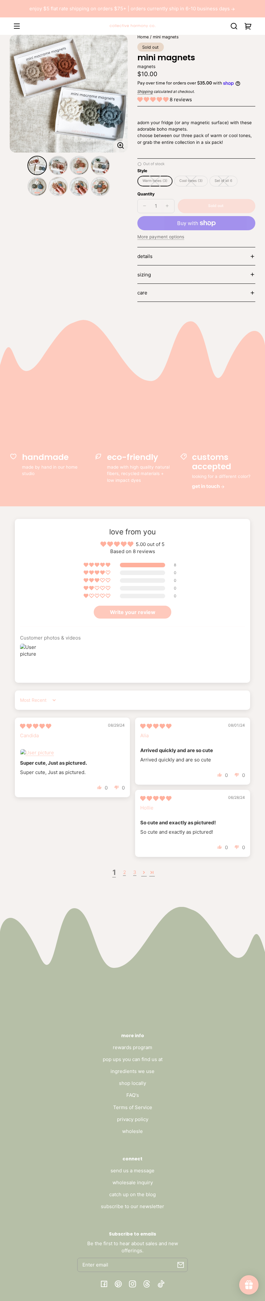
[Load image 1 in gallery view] (37, 165)
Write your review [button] (132, 612)
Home (143, 37)
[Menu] (17, 26)
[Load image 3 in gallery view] (79, 165)
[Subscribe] (181, 1265)
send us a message (132, 1170)
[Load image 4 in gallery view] (100, 165)
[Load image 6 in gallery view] (58, 186)
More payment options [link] (160, 236)
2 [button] (124, 872)
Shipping (145, 91)
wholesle (132, 1131)
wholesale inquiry (132, 1182)
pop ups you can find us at (133, 1059)
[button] (234, 26)
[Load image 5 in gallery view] (37, 186)
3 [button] (134, 872)
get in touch (206, 486)
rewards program (132, 1047)
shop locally (132, 1083)
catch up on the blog (132, 1194)
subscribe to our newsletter (132, 1206)
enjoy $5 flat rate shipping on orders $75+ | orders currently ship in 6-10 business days (130, 8)
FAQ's (132, 1095)
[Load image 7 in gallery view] (79, 186)
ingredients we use (132, 1071)
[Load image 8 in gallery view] (100, 186)
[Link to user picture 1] (72, 752)
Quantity (145, 194)
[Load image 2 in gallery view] (58, 165)
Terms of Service (132, 1107)
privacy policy (132, 1119)
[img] (35, 726)
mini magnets (166, 37)
